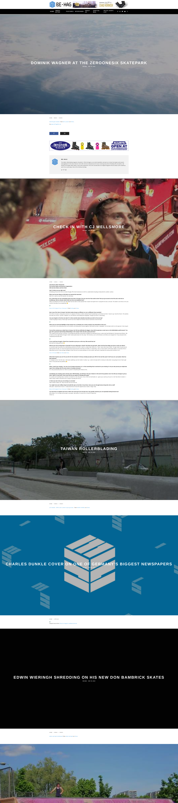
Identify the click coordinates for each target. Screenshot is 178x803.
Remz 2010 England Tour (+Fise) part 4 (58, 389)
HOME (52, 11)
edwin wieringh (69, 736)
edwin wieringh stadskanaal (56, 736)
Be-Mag (85, 66)
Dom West (61, 352)
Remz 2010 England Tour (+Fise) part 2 (58, 308)
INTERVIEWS (79, 11)
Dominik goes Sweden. (54, 121)
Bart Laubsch (66, 121)
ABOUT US (87, 11)
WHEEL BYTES (57, 11)
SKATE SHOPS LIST (108, 11)
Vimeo (72, 121)
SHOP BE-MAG (96, 11)
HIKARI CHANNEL (81, 507)
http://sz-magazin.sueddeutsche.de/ (68, 623)
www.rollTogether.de (56, 124)
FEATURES (70, 11)
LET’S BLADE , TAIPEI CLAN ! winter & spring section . (61, 507)
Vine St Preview (53, 352)
